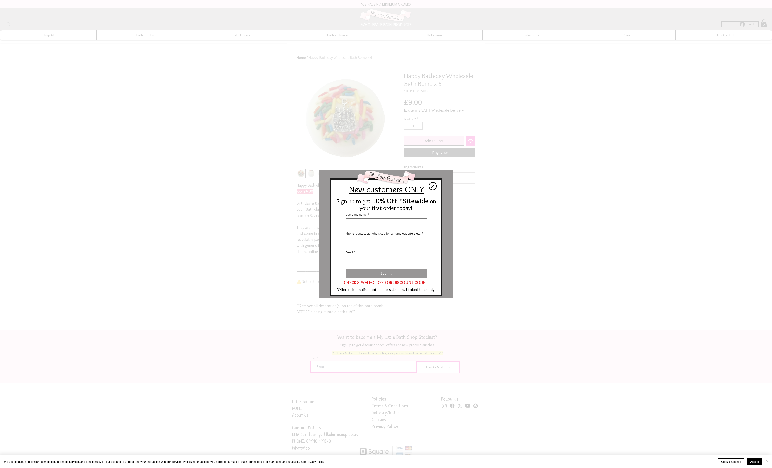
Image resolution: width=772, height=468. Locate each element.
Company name (357, 214)
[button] (432, 186)
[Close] (767, 461)
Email (350, 252)
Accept (754, 462)
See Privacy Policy (312, 462)
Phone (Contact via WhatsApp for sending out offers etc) (384, 233)
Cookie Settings (731, 462)
